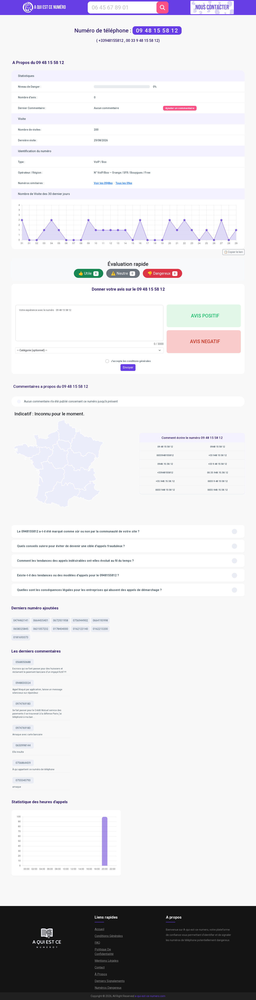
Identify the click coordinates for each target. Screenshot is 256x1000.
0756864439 (23, 762)
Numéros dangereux (108, 987)
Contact (100, 967)
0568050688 (23, 662)
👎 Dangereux (161, 273)
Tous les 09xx (124, 183)
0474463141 (20, 620)
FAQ (97, 942)
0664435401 (40, 620)
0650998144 (23, 745)
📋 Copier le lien (233, 251)
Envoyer (128, 367)
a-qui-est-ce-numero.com (150, 996)
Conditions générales (109, 936)
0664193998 (100, 620)
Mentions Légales (106, 960)
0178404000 (60, 628)
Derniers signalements (110, 981)
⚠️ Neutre (122, 273)
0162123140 (80, 628)
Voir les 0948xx (103, 183)
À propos (101, 974)
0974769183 (23, 703)
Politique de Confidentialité (104, 952)
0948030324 (23, 682)
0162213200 (100, 628)
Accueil (99, 929)
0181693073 (20, 637)
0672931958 (60, 620)
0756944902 (80, 620)
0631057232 (40, 628)
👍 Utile (88, 273)
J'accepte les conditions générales (131, 361)
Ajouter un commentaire (179, 108)
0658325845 (20, 628)
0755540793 (23, 780)
